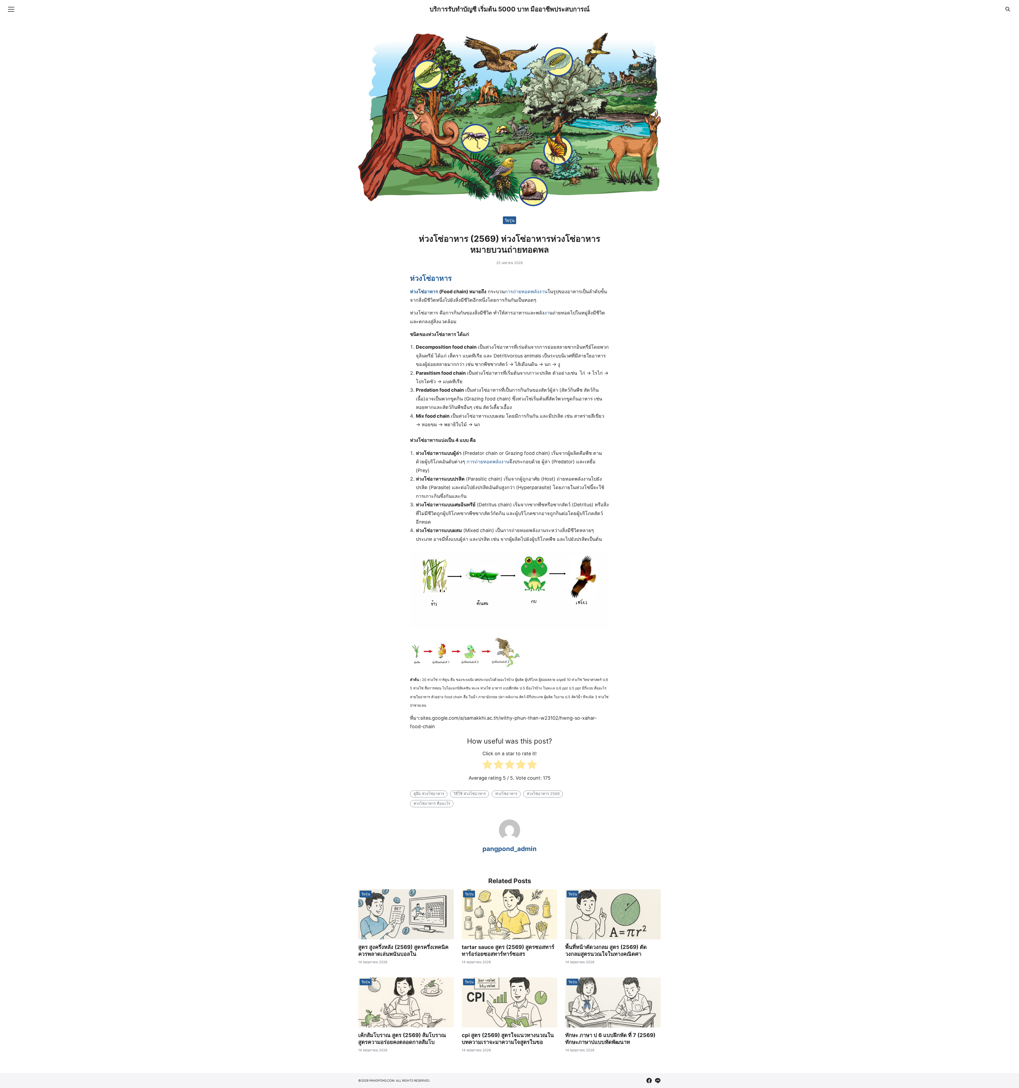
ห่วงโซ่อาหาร (431, 278)
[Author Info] (509, 839)
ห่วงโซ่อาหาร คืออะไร (431, 803)
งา (546, 313)
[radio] (487, 765)
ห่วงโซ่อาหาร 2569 (543, 793)
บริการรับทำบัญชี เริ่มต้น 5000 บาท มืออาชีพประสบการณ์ (510, 9)
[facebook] (649, 1080)
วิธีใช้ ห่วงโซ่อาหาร (470, 793)
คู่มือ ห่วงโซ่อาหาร (428, 793)
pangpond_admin (509, 849)
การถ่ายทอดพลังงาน (526, 291)
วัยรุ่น (509, 220)
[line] (657, 1080)
